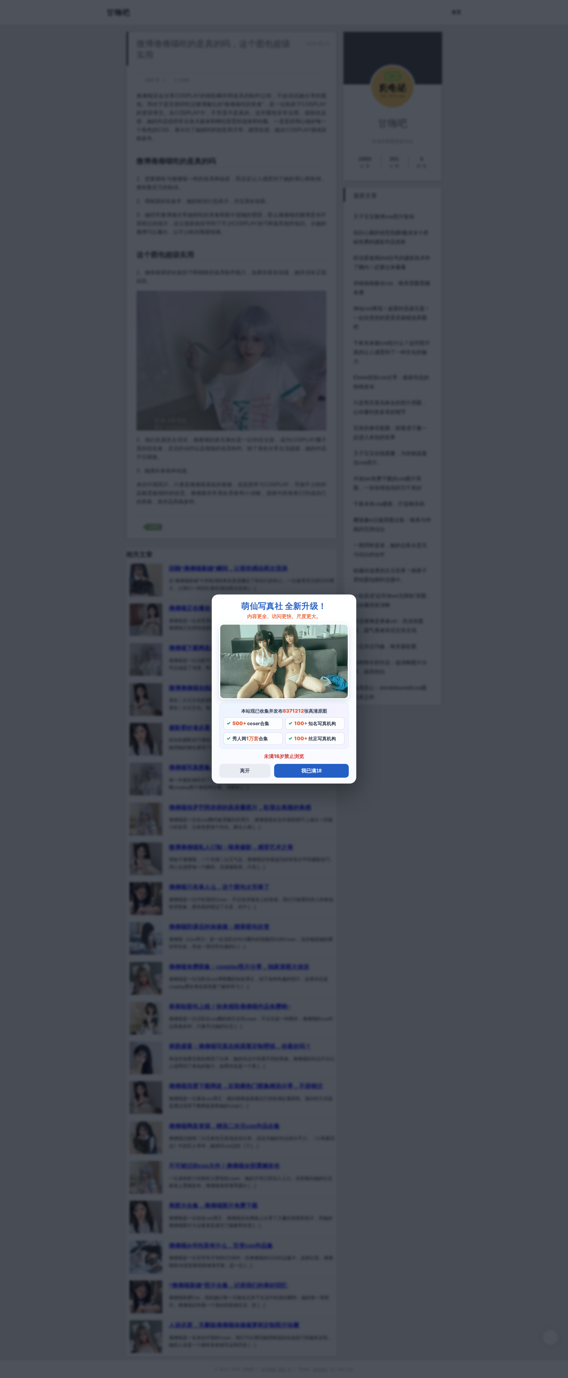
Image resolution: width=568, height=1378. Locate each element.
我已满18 (311, 770)
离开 (245, 770)
